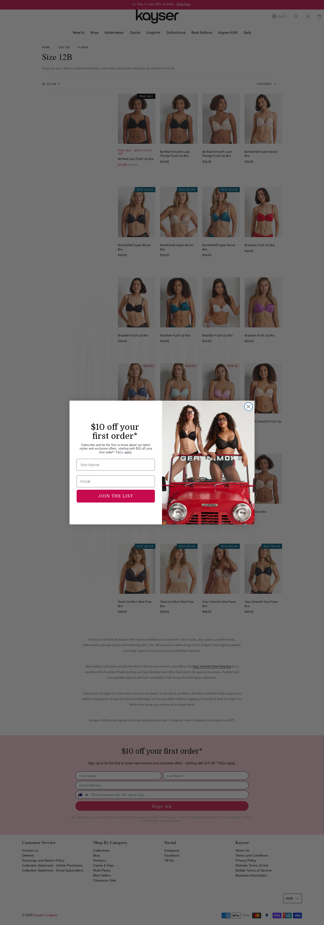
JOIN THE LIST (115, 496)
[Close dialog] (248, 407)
